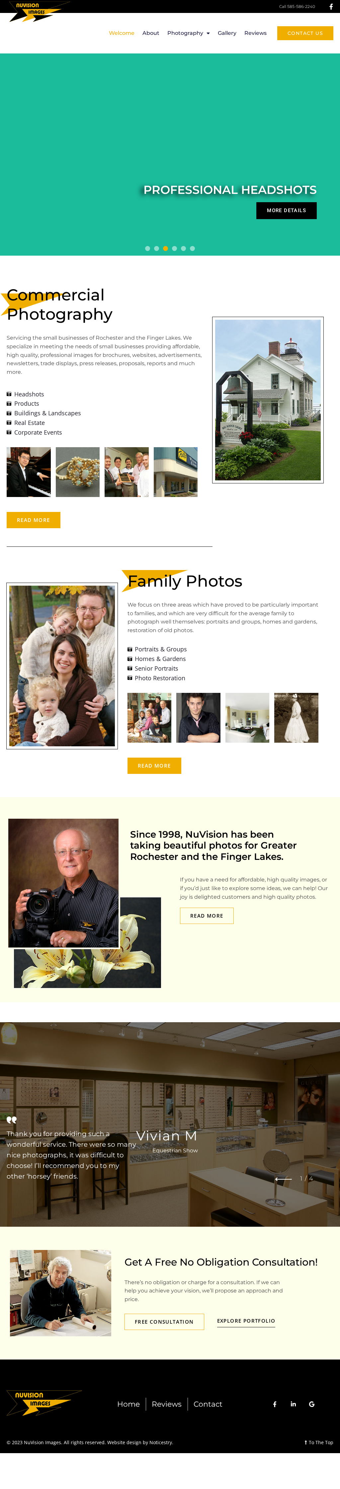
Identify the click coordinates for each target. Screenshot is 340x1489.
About (150, 33)
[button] (147, 248)
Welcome (121, 33)
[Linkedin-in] (293, 1404)
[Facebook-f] (274, 1404)
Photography (185, 33)
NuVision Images (42, 1442)
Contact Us (305, 33)
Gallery (227, 33)
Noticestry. (161, 1442)
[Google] (311, 1404)
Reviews (255, 33)
